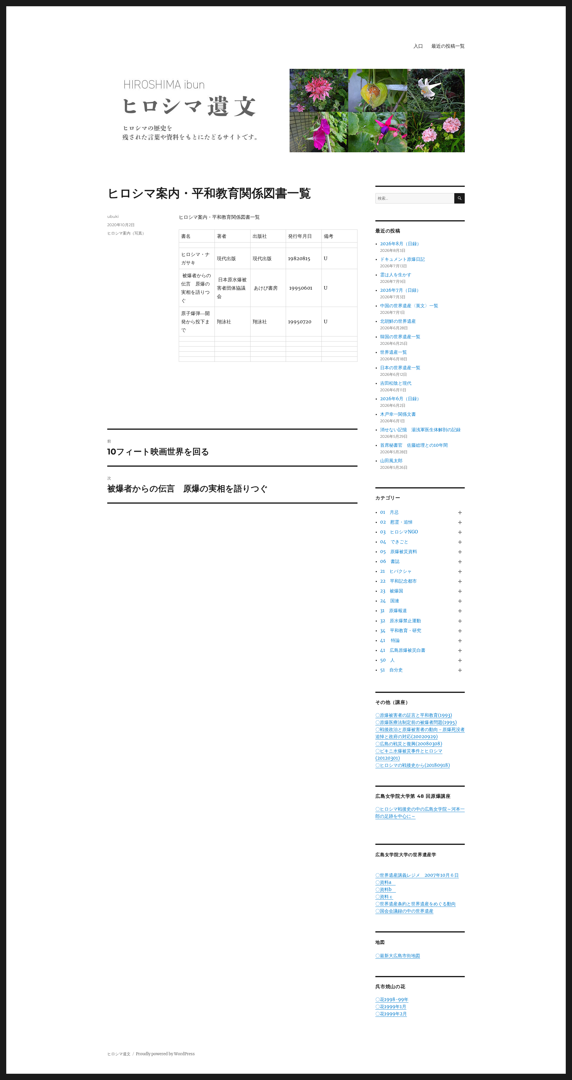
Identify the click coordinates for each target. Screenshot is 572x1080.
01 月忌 (389, 512)
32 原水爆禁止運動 (400, 620)
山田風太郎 (391, 460)
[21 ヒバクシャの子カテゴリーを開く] (460, 571)
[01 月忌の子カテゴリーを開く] (460, 512)
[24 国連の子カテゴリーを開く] (460, 601)
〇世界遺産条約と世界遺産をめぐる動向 (415, 904)
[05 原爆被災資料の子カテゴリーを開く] (460, 551)
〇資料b (385, 889)
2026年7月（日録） (400, 290)
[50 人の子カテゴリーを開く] (460, 660)
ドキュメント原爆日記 (402, 259)
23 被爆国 (391, 591)
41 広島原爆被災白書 (402, 650)
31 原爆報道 (393, 610)
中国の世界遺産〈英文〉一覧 (409, 305)
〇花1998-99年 (391, 999)
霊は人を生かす (398, 274)
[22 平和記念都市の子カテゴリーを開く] (460, 581)
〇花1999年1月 (390, 1006)
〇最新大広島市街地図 (397, 955)
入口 (418, 46)
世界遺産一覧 (393, 352)
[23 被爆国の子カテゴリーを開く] (460, 591)
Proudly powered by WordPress (165, 1053)
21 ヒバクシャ (396, 571)
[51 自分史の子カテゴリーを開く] (460, 670)
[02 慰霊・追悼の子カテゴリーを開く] (460, 522)
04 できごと (394, 541)
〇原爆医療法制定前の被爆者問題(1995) (416, 722)
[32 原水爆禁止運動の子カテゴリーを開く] (460, 621)
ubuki (113, 216)
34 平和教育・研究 (400, 630)
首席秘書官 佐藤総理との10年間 (414, 445)
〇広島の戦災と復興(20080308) (408, 744)
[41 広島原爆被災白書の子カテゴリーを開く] (460, 650)
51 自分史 (391, 670)
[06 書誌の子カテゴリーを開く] (460, 561)
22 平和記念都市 (398, 581)
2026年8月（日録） (400, 243)
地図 (380, 942)
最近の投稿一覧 (448, 46)
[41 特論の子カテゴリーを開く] (460, 640)
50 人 (387, 660)
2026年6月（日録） (400, 398)
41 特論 (390, 640)
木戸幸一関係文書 (398, 414)
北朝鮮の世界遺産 (398, 321)
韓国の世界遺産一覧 (400, 336)
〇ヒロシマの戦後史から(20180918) (412, 765)
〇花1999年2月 (391, 1014)
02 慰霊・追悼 (396, 522)
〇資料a (385, 882)
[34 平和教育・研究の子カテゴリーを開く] (460, 630)
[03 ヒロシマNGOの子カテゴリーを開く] (460, 532)
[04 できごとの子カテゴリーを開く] (460, 542)
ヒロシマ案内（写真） (126, 233)
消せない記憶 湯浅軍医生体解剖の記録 (420, 429)
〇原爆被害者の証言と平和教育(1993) (413, 715)
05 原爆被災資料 (398, 551)
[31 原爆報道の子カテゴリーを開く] (460, 611)
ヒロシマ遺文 (118, 1053)
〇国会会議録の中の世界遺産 (404, 911)
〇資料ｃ (384, 896)
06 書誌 (390, 561)
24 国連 (389, 600)
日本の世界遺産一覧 (400, 367)
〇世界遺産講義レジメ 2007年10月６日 (417, 875)
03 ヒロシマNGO (399, 532)
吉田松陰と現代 (395, 383)
